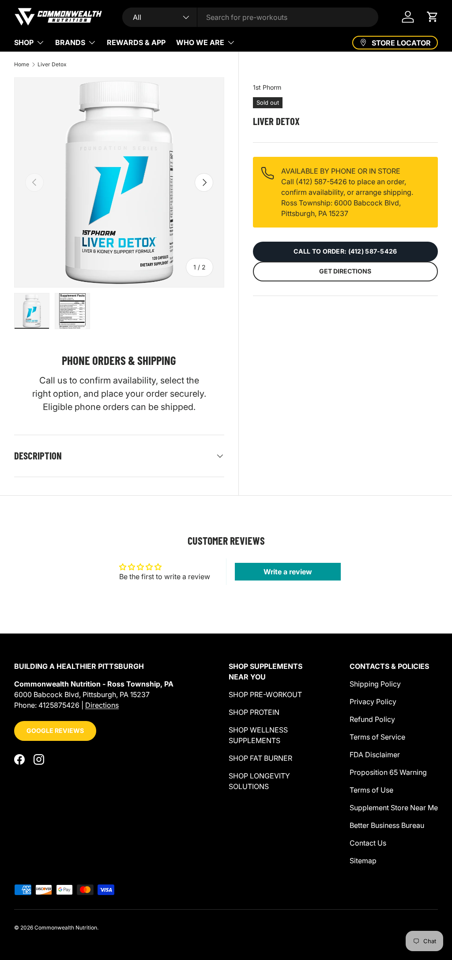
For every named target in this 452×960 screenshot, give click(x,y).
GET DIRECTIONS (345, 271)
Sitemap (363, 860)
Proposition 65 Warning (388, 772)
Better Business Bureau (387, 825)
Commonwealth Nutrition (65, 927)
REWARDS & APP (136, 42)
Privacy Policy (373, 701)
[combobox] (250, 17)
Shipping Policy (375, 683)
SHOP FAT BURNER (260, 758)
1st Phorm (267, 87)
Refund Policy (372, 719)
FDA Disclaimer (375, 754)
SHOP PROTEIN (254, 712)
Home (21, 64)
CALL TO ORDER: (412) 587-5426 (345, 251)
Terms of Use (371, 789)
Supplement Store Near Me (394, 807)
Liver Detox (52, 64)
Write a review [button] (288, 571)
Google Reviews (55, 730)
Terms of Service (377, 736)
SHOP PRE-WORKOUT (265, 694)
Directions (102, 705)
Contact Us (368, 843)
